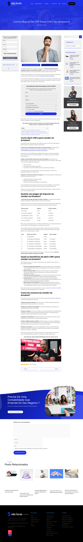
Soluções (47, 3)
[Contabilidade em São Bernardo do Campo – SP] (14, 3)
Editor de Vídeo (50, 525)
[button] (16, 64)
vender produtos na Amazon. (47, 76)
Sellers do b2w (49, 535)
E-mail (4, 44)
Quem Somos (34, 517)
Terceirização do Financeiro (66, 524)
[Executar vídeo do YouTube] (41, 350)
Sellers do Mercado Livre (52, 533)
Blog (59, 3)
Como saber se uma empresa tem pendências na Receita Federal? (75, 64)
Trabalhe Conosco (35, 519)
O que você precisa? (29, 103)
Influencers (49, 527)
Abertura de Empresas (67, 519)
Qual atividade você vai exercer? (32, 107)
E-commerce (49, 531)
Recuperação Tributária (68, 527)
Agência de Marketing (51, 521)
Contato (64, 3)
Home (32, 3)
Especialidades (38, 3)
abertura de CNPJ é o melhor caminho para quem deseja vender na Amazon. (41, 288)
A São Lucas (54, 3)
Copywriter (49, 523)
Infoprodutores (50, 516)
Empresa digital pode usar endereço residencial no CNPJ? (74, 71)
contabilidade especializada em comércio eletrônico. (34, 150)
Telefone (5, 49)
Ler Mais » (72, 59)
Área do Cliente (72, 3)
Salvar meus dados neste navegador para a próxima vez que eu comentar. (31, 448)
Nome (4, 40)
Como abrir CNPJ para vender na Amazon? (30, 130)
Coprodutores (49, 517)
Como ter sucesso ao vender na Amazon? (30, 134)
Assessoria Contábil (67, 517)
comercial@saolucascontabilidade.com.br (18, 523)
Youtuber (48, 529)
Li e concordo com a (35, 111)
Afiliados (48, 519)
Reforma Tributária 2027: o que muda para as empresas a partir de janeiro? (71, 492)
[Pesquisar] (80, 36)
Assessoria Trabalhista (67, 521)
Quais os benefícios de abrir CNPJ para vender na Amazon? (34, 133)
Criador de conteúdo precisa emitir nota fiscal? (74, 56)
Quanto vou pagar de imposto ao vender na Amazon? (33, 131)
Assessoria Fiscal (66, 516)
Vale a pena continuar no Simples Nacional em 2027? (75, 78)
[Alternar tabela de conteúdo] (46, 128)
